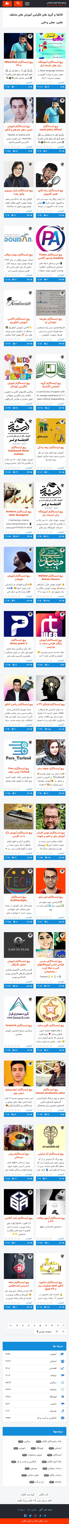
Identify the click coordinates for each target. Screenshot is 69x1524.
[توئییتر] (30, 1516)
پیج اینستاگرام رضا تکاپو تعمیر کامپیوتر (50, 192)
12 (57, 1332)
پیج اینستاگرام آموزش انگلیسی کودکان (18, 385)
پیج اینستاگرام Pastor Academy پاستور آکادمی (51, 256)
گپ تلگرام (43, 1495)
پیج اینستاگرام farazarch (19, 1025)
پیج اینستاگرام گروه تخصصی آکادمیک (51, 385)
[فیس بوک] (25, 1516)
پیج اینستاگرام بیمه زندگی (51, 447)
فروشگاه (31, 1397)
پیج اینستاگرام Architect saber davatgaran (18, 513)
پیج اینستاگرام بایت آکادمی (19, 1218)
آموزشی (31, 1354)
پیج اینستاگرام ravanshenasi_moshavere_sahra (50, 1091)
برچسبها (58, 1431)
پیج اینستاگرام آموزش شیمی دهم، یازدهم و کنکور (19, 128)
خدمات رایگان (53, 1475)
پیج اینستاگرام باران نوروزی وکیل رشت (19, 192)
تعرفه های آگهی (45, 1510)
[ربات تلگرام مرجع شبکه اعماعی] (45, 1516)
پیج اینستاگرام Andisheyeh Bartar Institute (18, 451)
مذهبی (31, 1404)
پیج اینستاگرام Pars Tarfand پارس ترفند (18, 770)
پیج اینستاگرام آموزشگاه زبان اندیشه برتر (50, 513)
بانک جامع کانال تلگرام (49, 1441)
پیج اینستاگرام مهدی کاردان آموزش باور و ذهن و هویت (51, 834)
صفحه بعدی (44, 1332)
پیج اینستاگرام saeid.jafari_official (51, 128)
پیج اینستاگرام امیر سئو (51, 897)
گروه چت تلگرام (27, 1495)
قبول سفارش (30, 1475)
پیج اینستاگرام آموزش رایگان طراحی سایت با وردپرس (50, 644)
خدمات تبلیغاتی (52, 1468)
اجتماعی (31, 1361)
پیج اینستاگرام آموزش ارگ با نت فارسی (18, 834)
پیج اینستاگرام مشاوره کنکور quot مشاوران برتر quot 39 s (50, 1286)
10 (11, 1326)
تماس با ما (31, 1510)
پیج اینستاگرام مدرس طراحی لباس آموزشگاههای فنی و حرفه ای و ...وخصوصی (50, 966)
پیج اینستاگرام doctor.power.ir (18, 642)
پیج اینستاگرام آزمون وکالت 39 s (51, 1220)
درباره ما (21, 1510)
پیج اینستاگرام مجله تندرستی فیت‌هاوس (18, 1284)
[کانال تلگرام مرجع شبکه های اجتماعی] (40, 1516)
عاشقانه (31, 1389)
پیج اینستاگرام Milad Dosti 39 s (19, 63)
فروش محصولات (32, 1455)
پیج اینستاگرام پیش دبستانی (19, 1155)
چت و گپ (37, 1482)
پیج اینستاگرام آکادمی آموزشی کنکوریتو (19, 320)
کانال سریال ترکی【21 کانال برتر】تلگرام (34, 1501)
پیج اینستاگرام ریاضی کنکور (19, 704)
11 (63, 1332)
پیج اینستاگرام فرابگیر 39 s (51, 704)
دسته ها (58, 1346)
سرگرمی (31, 1382)
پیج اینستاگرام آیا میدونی (51, 1154)
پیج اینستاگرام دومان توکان (19, 255)
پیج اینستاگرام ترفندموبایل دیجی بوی (18, 1091)
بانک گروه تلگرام (52, 1462)
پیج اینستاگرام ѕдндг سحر (50, 768)
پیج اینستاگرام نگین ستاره (51, 1025)
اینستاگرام (54, 1455)
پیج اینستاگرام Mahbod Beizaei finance (50, 577)
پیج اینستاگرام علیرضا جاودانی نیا (51, 320)
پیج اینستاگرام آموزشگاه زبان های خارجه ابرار (50, 63)
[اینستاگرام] (35, 1516)
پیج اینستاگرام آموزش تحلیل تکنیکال (18, 963)
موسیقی (31, 1411)
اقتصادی (31, 1368)
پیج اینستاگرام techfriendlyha (18, 898)
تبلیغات (31, 1375)
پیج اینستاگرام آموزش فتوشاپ (18, 577)
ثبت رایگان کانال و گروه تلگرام (34, 1521)
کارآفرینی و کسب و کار (31, 1418)
